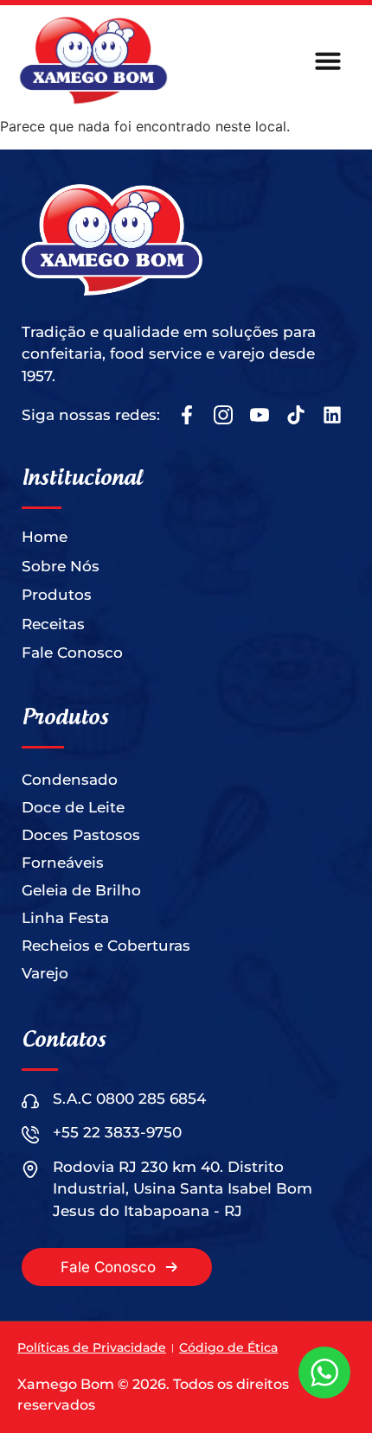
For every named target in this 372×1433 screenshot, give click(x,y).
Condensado (70, 779)
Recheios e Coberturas (106, 945)
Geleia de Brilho (81, 890)
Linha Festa (65, 918)
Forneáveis (63, 862)
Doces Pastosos (81, 835)
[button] (328, 60)
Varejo (45, 973)
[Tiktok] (295, 414)
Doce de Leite (73, 807)
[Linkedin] (332, 414)
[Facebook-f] (186, 414)
